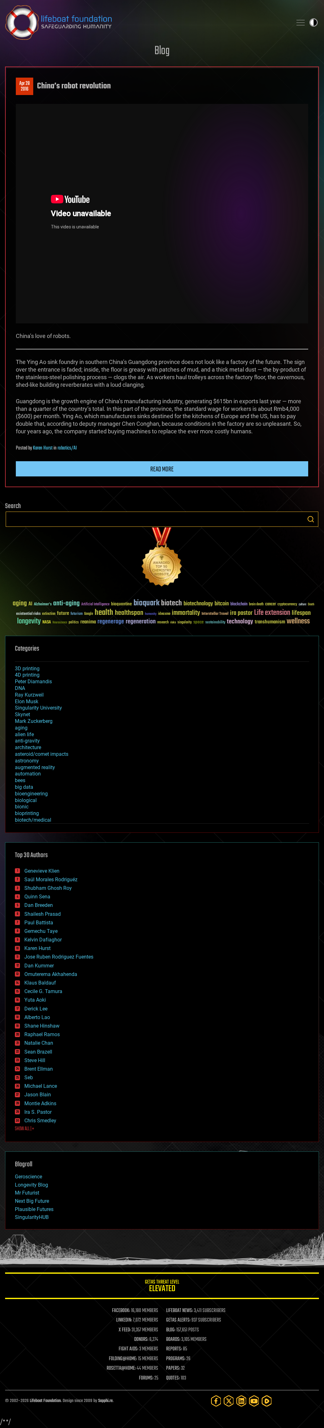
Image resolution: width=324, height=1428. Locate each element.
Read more (162, 469)
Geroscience (28, 1177)
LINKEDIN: (124, 1320)
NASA (46, 622)
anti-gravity (27, 741)
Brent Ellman (38, 1069)
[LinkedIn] (241, 1400)
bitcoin (222, 604)
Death (311, 604)
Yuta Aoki (35, 1000)
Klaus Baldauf (40, 983)
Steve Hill (34, 1060)
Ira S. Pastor (38, 1112)
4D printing (27, 675)
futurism (77, 614)
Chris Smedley (40, 1121)
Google (88, 614)
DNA (20, 688)
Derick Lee (35, 1009)
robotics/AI (67, 448)
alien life (24, 734)
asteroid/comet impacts (41, 754)
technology (240, 622)
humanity (151, 614)
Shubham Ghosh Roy (48, 888)
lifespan (301, 613)
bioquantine (121, 604)
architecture (28, 747)
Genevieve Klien (41, 871)
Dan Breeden (38, 905)
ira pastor (241, 613)
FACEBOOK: (121, 1311)
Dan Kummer (39, 966)
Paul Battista (38, 923)
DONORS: (141, 1340)
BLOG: (170, 1330)
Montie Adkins (40, 1103)
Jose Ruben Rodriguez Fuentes (58, 957)
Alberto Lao (37, 1017)
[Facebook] (216, 1400)
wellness (298, 621)
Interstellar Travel (215, 614)
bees (20, 780)
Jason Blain (37, 1095)
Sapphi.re (105, 1401)
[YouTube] (254, 1400)
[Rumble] (267, 1400)
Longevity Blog (31, 1185)
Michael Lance (40, 1086)
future (63, 613)
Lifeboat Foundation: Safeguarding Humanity (146, 22)
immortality (186, 613)
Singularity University (38, 708)
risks (173, 622)
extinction (48, 614)
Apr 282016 (24, 86)
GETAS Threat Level (162, 1287)
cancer (270, 604)
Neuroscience (60, 623)
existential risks (28, 614)
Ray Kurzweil (29, 695)
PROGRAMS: (175, 1359)
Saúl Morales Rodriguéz (51, 880)
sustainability (215, 623)
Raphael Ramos (42, 1034)
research (163, 623)
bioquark (146, 603)
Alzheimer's (43, 604)
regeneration (141, 621)
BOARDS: (173, 1340)
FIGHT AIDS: (128, 1349)
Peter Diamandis (33, 682)
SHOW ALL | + (24, 1129)
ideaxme (164, 614)
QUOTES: (173, 1378)
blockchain (238, 604)
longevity (29, 621)
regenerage (110, 621)
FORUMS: (146, 1378)
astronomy (27, 761)
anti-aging (66, 604)
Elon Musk (26, 701)
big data (24, 787)
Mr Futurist (27, 1193)
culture (302, 604)
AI (30, 604)
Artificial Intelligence (95, 604)
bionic (21, 807)
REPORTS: (174, 1349)
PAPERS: (173, 1368)
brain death (256, 604)
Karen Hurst (43, 448)
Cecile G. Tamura (43, 991)
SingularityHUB (32, 1217)
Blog (162, 51)
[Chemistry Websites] (162, 558)
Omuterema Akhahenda (50, 974)
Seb (28, 1077)
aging (20, 604)
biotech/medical (33, 820)
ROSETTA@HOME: (121, 1368)
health (104, 612)
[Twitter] (229, 1400)
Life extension (272, 613)
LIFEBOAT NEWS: (179, 1311)
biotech (171, 603)
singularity (185, 623)
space (198, 622)
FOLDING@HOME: (123, 1359)
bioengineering (31, 794)
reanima (88, 622)
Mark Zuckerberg (34, 721)
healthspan (129, 613)
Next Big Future (32, 1201)
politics (74, 623)
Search (310, 519)
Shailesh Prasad (42, 914)
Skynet (22, 714)
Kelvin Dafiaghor (43, 940)
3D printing (27, 669)
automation (28, 774)
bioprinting (27, 813)
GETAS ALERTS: (178, 1320)
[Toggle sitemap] (300, 22)
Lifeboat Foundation (45, 1401)
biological (26, 800)
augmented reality (35, 767)
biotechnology (198, 604)
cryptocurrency (287, 604)
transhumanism (270, 622)
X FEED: (125, 1330)
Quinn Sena (37, 897)
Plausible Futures (34, 1209)
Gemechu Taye (41, 931)
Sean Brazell (38, 1052)
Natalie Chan (38, 1043)
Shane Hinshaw (41, 1026)
